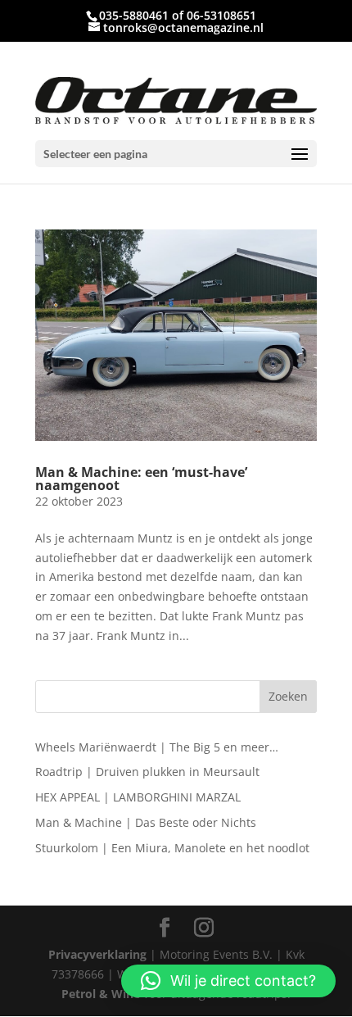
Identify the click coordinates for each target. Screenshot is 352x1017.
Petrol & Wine (100, 993)
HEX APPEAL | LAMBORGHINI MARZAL (138, 797)
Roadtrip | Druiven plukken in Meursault (147, 771)
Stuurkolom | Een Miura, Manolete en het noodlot (172, 848)
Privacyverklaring (97, 954)
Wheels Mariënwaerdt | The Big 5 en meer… (156, 747)
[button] (228, 981)
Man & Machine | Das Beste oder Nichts (145, 822)
